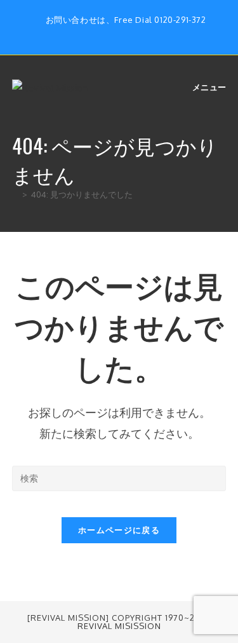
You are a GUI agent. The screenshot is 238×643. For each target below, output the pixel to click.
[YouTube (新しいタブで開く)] (141, 33)
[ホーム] (15, 194)
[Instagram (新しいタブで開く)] (128, 33)
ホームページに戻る (119, 530)
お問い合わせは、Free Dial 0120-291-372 (126, 20)
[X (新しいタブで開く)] (99, 33)
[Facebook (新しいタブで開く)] (114, 33)
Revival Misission (119, 626)
